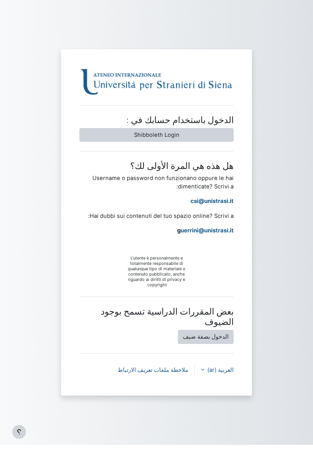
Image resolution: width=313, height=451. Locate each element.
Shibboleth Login (156, 134)
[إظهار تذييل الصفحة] (19, 432)
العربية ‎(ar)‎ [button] (220, 370)
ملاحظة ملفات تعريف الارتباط (153, 370)
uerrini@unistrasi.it (207, 230)
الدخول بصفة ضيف (206, 336)
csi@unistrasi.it (212, 201)
